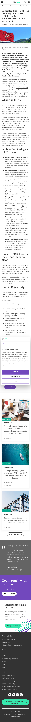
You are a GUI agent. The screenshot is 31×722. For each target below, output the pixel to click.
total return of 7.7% (21, 66)
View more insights (15, 534)
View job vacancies (13, 626)
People (4, 661)
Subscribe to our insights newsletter (14, 702)
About (3, 653)
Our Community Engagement (10, 659)
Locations (4, 656)
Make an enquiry (9, 593)
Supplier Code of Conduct (9, 689)
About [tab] (25, 343)
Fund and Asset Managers (9, 639)
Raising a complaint (15, 716)
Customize (14, 376)
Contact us (10, 387)
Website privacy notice (8, 675)
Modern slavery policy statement (11, 687)
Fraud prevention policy (8, 684)
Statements (7, 714)
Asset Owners (6, 642)
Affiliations (4, 664)
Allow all (15, 371)
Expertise (9, 6)
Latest (3, 667)
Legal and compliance (8, 678)
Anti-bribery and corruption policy (11, 681)
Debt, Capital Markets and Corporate (12, 645)
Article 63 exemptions (19, 714)
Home (3, 6)
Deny (15, 381)
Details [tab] (15, 343)
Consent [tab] (5, 343)
